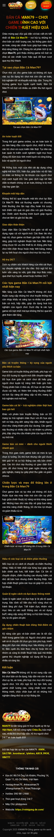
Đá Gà (32, 825)
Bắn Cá (34, 823)
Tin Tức (40, 825)
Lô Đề (24, 825)
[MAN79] (15, 5)
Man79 (11, 823)
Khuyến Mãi (22, 823)
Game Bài (15, 825)
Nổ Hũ (42, 823)
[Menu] (4, 5)
